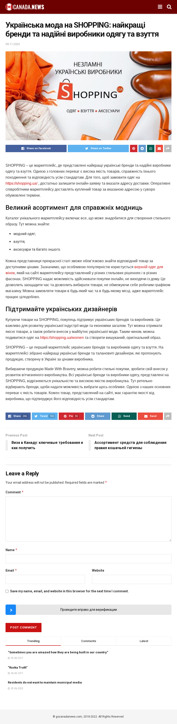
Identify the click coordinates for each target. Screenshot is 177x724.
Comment (15, 492)
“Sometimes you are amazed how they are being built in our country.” (58, 652)
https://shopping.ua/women (62, 338)
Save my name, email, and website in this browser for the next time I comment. (69, 591)
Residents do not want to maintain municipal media (45, 682)
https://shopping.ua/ (21, 183)
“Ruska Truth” (17, 667)
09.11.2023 (13, 44)
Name (12, 550)
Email (11, 570)
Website (98, 570)
